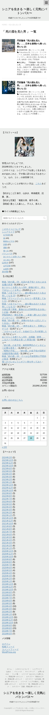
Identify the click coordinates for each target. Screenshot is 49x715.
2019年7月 (7, 598)
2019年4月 (7, 606)
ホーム (9, 669)
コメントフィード (10, 649)
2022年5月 (7, 504)
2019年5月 (7, 603)
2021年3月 (7, 543)
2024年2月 (7, 457)
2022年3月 (7, 510)
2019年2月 (7, 612)
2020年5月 (7, 570)
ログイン (6, 644)
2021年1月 (7, 548)
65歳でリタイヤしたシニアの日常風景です (25, 702)
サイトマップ (30, 672)
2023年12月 (7, 460)
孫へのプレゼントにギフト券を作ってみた (22, 362)
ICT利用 (6, 235)
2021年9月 (7, 526)
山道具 (6, 269)
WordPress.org (9, 652)
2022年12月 (7, 485)
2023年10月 (7, 466)
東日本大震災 (32, 57)
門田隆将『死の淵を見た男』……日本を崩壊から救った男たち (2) (31, 43)
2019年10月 (7, 590)
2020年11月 (7, 554)
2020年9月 (7, 559)
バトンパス (35, 50)
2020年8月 (7, 562)
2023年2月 (7, 479)
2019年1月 (7, 614)
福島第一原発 (26, 59)
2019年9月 (7, 592)
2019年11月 (7, 587)
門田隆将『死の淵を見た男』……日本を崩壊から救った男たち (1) (31, 85)
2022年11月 (7, 488)
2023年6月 (7, 468)
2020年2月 (7, 579)
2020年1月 (7, 581)
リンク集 (15, 674)
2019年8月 (7, 595)
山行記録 (7, 266)
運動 (5, 248)
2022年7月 (7, 499)
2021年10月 (7, 523)
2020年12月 (7, 551)
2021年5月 (7, 537)
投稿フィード (8, 647)
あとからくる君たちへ (12, 257)
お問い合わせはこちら (12, 400)
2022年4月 (7, 507)
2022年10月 (7, 490)
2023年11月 (7, 463)
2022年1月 (7, 515)
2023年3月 (7, 477)
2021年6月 (7, 534)
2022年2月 (7, 512)
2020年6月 (7, 568)
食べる (6, 251)
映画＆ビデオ (8, 241)
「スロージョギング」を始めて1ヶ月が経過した (24, 331)
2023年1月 (7, 482)
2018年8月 (7, 628)
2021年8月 (7, 529)
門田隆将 (36, 59)
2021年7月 (7, 532)
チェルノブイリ (37, 94)
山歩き (5, 263)
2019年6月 (7, 601)
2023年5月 (7, 471)
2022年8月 (7, 496)
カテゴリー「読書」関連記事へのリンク (26, 686)
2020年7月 (7, 565)
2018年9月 (7, 625)
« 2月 (4, 447)
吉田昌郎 (26, 55)
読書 (42, 50)
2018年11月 (7, 620)
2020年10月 (7, 557)
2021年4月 (7, 540)
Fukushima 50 (24, 52)
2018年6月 (7, 634)
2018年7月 (7, 631)
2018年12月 (7, 617)
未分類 (5, 272)
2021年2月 (7, 546)
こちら (38, 183)
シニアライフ (8, 232)
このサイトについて (11, 229)
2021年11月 (7, 521)
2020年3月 (7, 576)
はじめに (7, 260)
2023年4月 (7, 474)
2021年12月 (7, 518)
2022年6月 (7, 501)
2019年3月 (7, 609)
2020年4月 (7, 573)
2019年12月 (7, 584)
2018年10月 (7, 623)
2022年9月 (7, 493)
